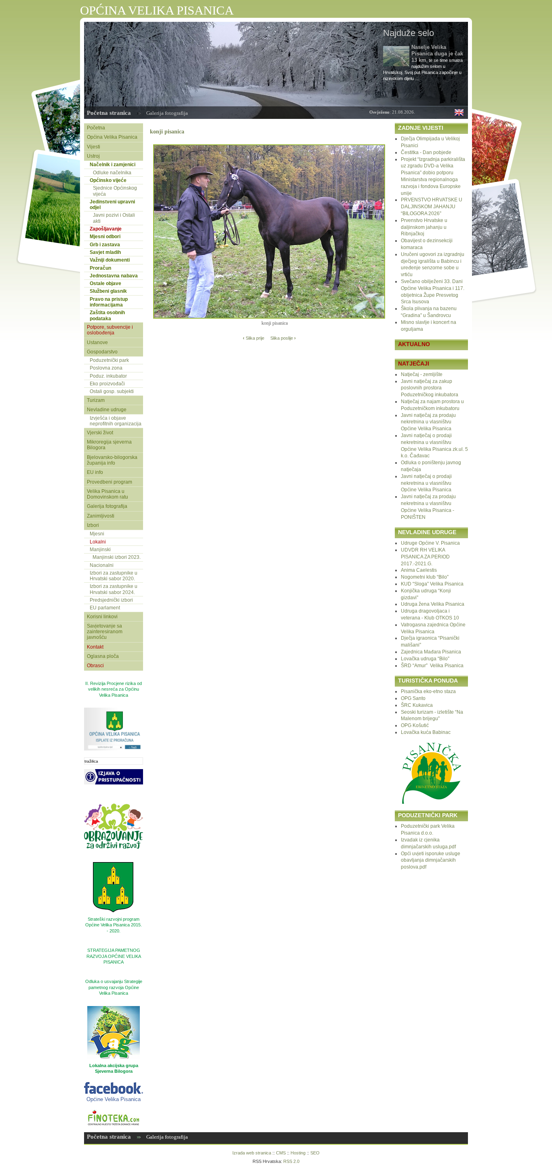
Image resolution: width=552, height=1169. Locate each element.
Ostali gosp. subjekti (112, 391)
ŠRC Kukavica (417, 705)
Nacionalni (102, 565)
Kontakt (95, 647)
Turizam (96, 400)
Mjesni (97, 534)
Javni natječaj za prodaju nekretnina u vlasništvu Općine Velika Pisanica (428, 422)
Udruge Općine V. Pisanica (430, 543)
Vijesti (93, 147)
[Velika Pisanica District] (459, 114)
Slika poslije (283, 338)
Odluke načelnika (112, 172)
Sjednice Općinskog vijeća (115, 191)
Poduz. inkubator (108, 376)
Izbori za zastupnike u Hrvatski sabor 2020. (113, 575)
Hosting (298, 1152)
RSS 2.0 (291, 1161)
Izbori (93, 525)
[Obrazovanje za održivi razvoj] (113, 859)
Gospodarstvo (102, 352)
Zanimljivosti (100, 516)
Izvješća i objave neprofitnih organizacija (115, 421)
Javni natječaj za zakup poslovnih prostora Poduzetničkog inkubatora (429, 388)
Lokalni (98, 542)
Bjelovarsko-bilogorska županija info (112, 460)
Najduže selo (408, 33)
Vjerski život (100, 432)
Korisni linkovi (102, 616)
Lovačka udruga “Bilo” (425, 659)
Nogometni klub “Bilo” (425, 577)
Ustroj (93, 156)
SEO (315, 1152)
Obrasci (95, 665)
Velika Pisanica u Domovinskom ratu (107, 494)
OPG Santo (413, 698)
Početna (96, 128)
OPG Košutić (415, 725)
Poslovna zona (106, 368)
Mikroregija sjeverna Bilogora (109, 444)
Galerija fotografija (167, 113)
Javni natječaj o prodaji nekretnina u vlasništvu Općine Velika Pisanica (426, 483)
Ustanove (97, 342)
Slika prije (253, 338)
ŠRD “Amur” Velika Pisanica (432, 665)
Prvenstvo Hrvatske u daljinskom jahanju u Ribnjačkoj (424, 227)
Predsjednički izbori (111, 600)
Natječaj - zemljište (421, 374)
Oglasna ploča (103, 656)
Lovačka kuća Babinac (426, 732)
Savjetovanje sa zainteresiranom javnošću (104, 632)
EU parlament (105, 608)
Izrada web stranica (251, 1152)
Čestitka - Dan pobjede (426, 152)
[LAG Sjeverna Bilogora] (113, 1032)
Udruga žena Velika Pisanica (432, 604)
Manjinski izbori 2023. (117, 557)
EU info (95, 472)
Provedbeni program (109, 482)
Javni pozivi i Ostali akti (114, 218)
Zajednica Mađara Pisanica (431, 652)
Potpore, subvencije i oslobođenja (110, 330)
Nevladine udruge (106, 409)
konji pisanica (167, 131)
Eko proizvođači (107, 384)
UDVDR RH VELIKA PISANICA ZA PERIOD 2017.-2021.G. (425, 557)
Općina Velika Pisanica (112, 137)
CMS (281, 1152)
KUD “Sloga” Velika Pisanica (432, 584)
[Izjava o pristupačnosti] (113, 795)
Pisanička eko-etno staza (428, 691)
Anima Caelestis (419, 570)
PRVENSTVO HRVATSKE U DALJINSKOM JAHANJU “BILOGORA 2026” (431, 206)
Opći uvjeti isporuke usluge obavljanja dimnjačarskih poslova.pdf (430, 860)
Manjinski (100, 549)
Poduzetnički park (109, 360)
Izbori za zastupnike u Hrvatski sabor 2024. (113, 589)
